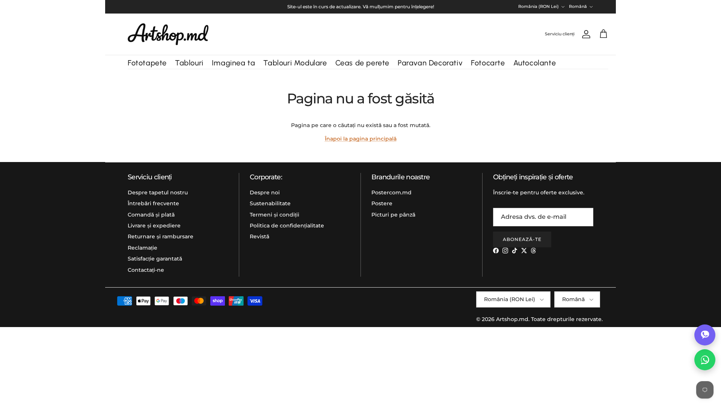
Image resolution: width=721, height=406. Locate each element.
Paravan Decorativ (430, 62)
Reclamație (142, 247)
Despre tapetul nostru (158, 192)
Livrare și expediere (154, 225)
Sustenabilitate (270, 203)
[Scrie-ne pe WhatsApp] (704, 359)
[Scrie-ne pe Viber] (704, 334)
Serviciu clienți (560, 33)
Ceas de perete (362, 62)
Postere (381, 203)
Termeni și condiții (274, 214)
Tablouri (189, 62)
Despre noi (265, 192)
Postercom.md (391, 192)
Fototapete (147, 62)
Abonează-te (522, 239)
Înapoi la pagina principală (361, 138)
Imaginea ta (233, 62)
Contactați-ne (146, 270)
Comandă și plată (151, 214)
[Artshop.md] (168, 34)
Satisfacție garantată (155, 258)
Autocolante (534, 62)
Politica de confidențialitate (287, 225)
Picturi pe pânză (393, 214)
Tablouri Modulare (295, 62)
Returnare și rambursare (160, 236)
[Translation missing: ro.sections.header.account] (584, 34)
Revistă (259, 236)
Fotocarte (488, 62)
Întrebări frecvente (153, 203)
